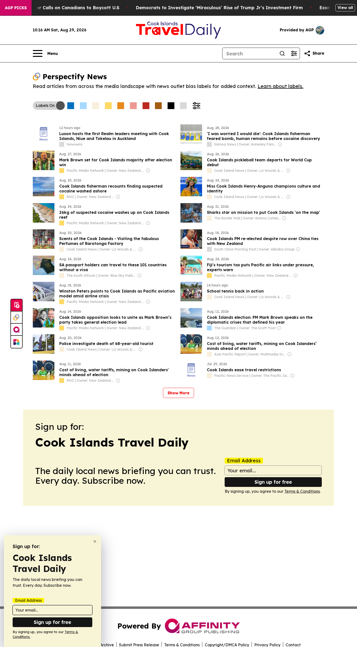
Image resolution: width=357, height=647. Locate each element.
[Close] (95, 541)
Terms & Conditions (302, 491)
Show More (178, 392)
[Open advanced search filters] (294, 53)
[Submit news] (16, 305)
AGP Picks (16, 7)
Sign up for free (273, 482)
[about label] (61, 144)
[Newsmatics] (16, 342)
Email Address (244, 461)
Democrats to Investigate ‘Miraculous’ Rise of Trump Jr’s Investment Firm (219, 7)
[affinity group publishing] (16, 330)
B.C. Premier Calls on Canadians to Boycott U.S (66, 7)
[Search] (282, 53)
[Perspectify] (16, 317)
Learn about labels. (280, 86)
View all (345, 7)
